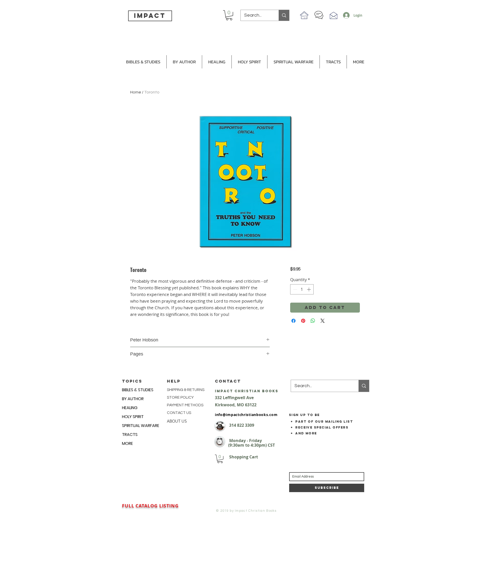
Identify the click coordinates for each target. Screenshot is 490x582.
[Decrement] (294, 289)
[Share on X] (323, 321)
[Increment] (309, 289)
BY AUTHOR (133, 399)
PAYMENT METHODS (185, 405)
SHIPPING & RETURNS (185, 390)
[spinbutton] (302, 289)
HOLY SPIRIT (133, 417)
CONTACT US (179, 413)
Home (135, 92)
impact (150, 15)
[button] (229, 15)
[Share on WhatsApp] (313, 321)
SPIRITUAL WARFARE (140, 426)
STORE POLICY (180, 397)
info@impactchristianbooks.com (246, 414)
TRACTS (130, 434)
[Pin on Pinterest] (303, 321)
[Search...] (284, 15)
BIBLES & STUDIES (137, 390)
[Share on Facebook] (293, 321)
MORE (127, 443)
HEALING (130, 408)
